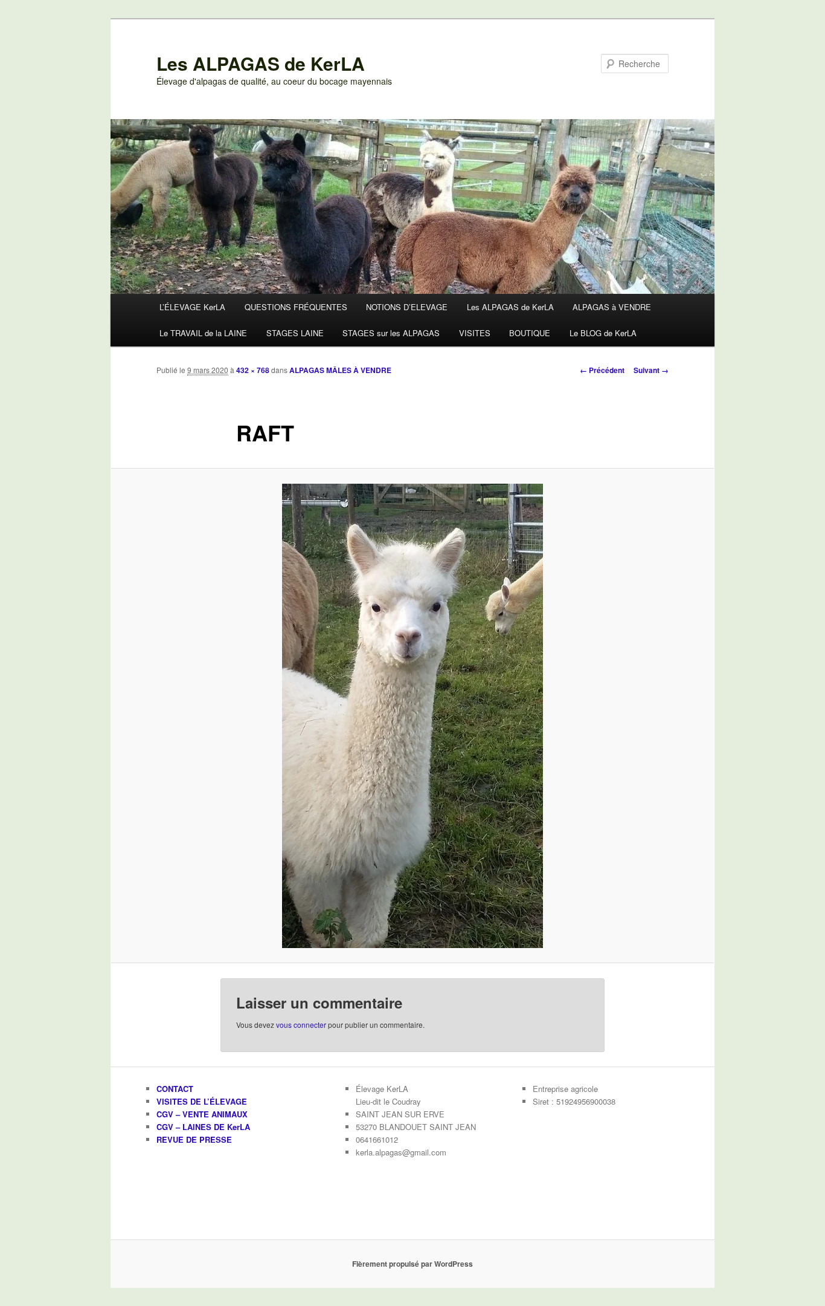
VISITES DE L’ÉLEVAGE (201, 1101)
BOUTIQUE (529, 333)
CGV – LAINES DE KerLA (203, 1126)
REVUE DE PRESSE (194, 1139)
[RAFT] (412, 716)
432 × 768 (252, 370)
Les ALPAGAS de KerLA (260, 63)
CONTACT (174, 1088)
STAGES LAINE (295, 333)
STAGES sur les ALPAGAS (391, 333)
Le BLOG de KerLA (603, 333)
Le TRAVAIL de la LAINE (203, 333)
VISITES (474, 333)
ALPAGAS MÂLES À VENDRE (340, 370)
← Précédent (602, 370)
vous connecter (301, 1024)
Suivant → (651, 370)
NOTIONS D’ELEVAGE (407, 307)
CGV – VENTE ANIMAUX (202, 1114)
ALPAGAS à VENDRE (612, 307)
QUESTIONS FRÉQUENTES (296, 307)
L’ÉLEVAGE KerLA (192, 307)
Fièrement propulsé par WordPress (412, 1263)
